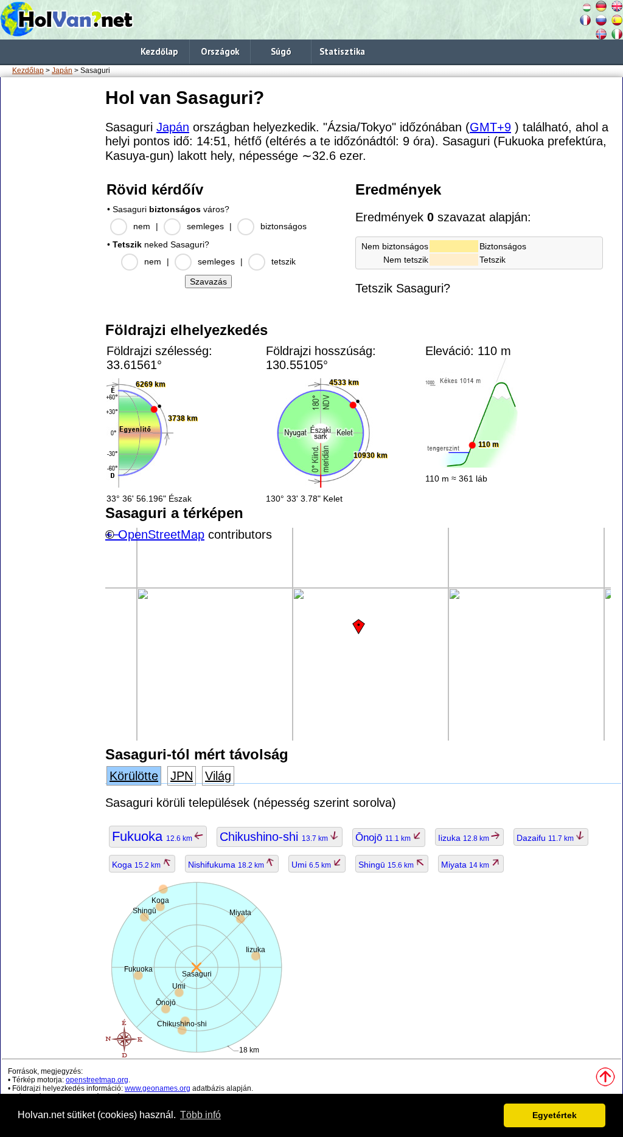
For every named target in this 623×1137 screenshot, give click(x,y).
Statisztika (342, 51)
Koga (137, 864)
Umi (312, 864)
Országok (220, 51)
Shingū (387, 864)
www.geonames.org (157, 1088)
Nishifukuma (227, 864)
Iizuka (464, 838)
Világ (218, 776)
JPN (181, 776)
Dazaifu (546, 838)
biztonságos (283, 226)
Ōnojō (383, 837)
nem (141, 226)
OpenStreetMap (161, 534)
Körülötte (134, 776)
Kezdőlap (159, 51)
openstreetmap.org (97, 1080)
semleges (205, 226)
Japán (62, 70)
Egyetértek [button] (554, 1115)
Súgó (281, 51)
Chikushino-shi (275, 836)
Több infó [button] (200, 1115)
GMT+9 (490, 127)
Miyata (466, 864)
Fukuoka (153, 836)
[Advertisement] (50, 267)
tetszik (283, 261)
